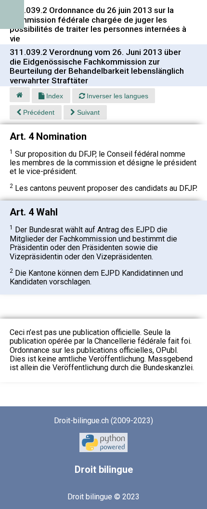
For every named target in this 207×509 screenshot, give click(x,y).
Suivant (87, 112)
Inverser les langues (116, 96)
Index (53, 96)
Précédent (37, 112)
